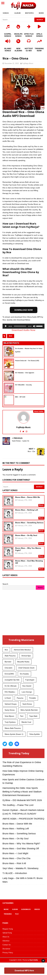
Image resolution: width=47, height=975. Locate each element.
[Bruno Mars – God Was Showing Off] (8, 568)
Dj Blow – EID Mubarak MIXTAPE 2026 (22, 800)
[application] (23, 326)
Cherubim (8, 668)
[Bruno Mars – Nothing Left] (8, 517)
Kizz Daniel (26, 686)
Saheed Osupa (11, 704)
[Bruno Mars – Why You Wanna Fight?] (8, 555)
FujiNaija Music (27, 63)
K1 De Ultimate (11, 686)
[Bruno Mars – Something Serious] (8, 530)
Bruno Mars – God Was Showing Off (21, 848)
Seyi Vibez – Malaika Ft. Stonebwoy (20, 868)
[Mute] (34, 326)
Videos (37, 909)
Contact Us (7, 945)
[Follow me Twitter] (23, 431)
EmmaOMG (9, 674)
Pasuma (20, 698)
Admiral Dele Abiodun (22, 650)
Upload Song (7, 933)
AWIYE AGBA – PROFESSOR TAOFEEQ (23, 818)
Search (5, 584)
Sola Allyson (9, 716)
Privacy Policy (8, 953)
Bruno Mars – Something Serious (29, 523)
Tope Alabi (33, 716)
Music (6, 909)
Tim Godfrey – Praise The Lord (18, 805)
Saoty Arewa (10, 710)
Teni (21, 716)
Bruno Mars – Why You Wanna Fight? (21, 843)
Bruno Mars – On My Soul (26, 535)
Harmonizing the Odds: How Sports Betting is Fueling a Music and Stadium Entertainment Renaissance (22, 792)
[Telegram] (11, 744)
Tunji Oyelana (10, 722)
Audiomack (26, 909)
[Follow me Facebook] (20, 431)
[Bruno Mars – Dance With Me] (8, 504)
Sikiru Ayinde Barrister (29, 710)
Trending (8, 914)
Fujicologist (29, 680)
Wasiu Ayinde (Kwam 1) (14, 734)
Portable (32, 698)
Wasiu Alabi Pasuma (13, 728)
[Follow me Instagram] (26, 431)
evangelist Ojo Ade (12, 680)
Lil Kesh (8, 698)
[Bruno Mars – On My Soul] (8, 543)
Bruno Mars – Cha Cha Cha (16, 858)
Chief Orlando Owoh (26, 668)
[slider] (39, 326)
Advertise (6, 941)
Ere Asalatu (24, 674)
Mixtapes (29, 13)
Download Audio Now (23, 330)
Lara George (27, 692)
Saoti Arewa (27, 704)
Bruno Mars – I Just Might (15, 853)
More (41, 13)
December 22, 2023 (12, 63)
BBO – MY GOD (20, 397)
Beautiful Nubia (23, 662)
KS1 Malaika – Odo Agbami (24, 373)
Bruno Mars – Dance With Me (27, 497)
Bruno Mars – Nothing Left (26, 510)
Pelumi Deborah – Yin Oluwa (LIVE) (27, 360)
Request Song (8, 929)
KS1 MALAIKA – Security (23, 385)
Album (17, 13)
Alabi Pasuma (10, 656)
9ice (10, 336)
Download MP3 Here (24, 971)
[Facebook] (17, 744)
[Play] (6, 326)
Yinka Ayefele (34, 734)
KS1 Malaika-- (10, 692)
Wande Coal (26, 722)
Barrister (8, 662)
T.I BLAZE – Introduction (15, 873)
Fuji (16, 914)
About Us (6, 937)
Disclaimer (6, 949)
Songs (6, 13)
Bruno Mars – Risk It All (14, 863)
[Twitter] (5, 744)
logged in (16, 475)
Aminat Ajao (26, 656)
